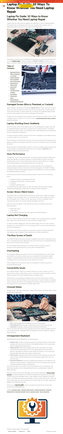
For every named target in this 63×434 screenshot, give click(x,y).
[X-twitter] (58, 1)
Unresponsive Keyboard (16, 101)
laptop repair (16, 61)
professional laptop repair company (46, 118)
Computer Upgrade (20, 392)
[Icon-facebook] (56, 1)
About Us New (12, 431)
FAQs (28, 431)
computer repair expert (27, 390)
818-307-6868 (19, 385)
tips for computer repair (32, 392)
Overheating (13, 94)
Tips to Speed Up (44, 392)
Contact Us (22, 431)
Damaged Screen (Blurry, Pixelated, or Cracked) (15, 74)
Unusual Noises (14, 100)
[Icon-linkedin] (61, 1)
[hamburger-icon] (17, 5)
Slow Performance (15, 81)
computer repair (16, 390)
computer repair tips (39, 390)
